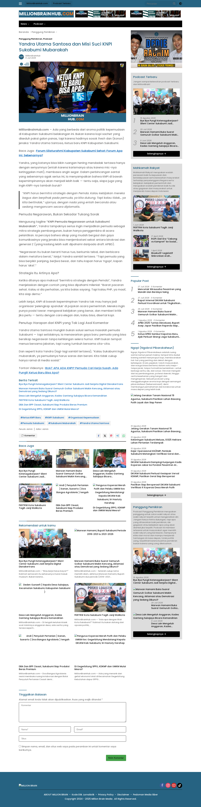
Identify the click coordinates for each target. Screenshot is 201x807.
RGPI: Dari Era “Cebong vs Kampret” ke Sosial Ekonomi (164, 240)
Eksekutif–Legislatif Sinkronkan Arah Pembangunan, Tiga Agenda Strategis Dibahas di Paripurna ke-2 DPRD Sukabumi (165, 254)
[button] (174, 3)
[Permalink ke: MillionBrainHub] (21, 56)
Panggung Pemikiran (30, 38)
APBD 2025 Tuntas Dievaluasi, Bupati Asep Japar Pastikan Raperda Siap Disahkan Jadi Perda (158, 324)
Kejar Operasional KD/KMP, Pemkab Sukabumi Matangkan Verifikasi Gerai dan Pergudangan (155, 452)
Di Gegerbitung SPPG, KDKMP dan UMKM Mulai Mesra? (49, 409)
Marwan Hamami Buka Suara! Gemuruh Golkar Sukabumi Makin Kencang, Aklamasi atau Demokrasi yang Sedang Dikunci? (69, 390)
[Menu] (21, 3)
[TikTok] (179, 785)
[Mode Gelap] (180, 3)
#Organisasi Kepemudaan (83, 417)
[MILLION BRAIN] (46, 13)
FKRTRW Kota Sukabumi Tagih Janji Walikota (44, 400)
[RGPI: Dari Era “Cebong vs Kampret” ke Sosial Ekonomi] (141, 241)
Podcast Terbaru (62, 3)
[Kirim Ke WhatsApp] (123, 435)
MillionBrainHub (32, 55)
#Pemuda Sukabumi (32, 423)
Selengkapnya (155, 153)
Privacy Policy (106, 794)
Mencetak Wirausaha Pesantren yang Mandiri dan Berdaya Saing (159, 290)
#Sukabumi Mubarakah (62, 423)
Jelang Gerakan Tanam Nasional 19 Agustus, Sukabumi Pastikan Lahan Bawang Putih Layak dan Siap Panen (155, 430)
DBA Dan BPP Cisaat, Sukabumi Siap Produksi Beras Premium (53, 404)
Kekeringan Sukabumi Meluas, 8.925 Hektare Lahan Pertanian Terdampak (156, 441)
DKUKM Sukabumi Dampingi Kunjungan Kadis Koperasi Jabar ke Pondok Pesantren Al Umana (156, 463)
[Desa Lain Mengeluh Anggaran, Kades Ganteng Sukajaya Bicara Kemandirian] (109, 458)
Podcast (38, 23)
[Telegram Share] (117, 435)
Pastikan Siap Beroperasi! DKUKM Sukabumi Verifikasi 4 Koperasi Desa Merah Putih (155, 486)
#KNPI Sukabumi (54, 417)
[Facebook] (162, 785)
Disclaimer (123, 794)
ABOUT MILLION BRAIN (56, 794)
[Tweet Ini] (105, 435)
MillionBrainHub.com (37, 3)
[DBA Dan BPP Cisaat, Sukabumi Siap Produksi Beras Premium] (72, 493)
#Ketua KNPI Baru (30, 417)
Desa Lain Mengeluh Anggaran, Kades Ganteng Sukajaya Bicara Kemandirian (63, 395)
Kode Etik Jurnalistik (83, 794)
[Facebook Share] (98, 435)
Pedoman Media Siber (145, 794)
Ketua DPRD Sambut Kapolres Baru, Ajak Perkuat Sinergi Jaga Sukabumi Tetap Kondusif (158, 335)
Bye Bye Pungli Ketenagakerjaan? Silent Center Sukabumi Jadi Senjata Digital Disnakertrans (71, 384)
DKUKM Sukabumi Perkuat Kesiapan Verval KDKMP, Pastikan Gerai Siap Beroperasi (155, 475)
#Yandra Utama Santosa (94, 423)
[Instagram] (168, 785)
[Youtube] (173, 785)
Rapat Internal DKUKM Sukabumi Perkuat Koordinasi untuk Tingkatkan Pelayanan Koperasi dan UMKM (159, 302)
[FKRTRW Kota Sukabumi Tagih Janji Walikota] (35, 493)
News (24, 23)
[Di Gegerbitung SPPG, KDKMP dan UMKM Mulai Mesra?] (109, 494)
